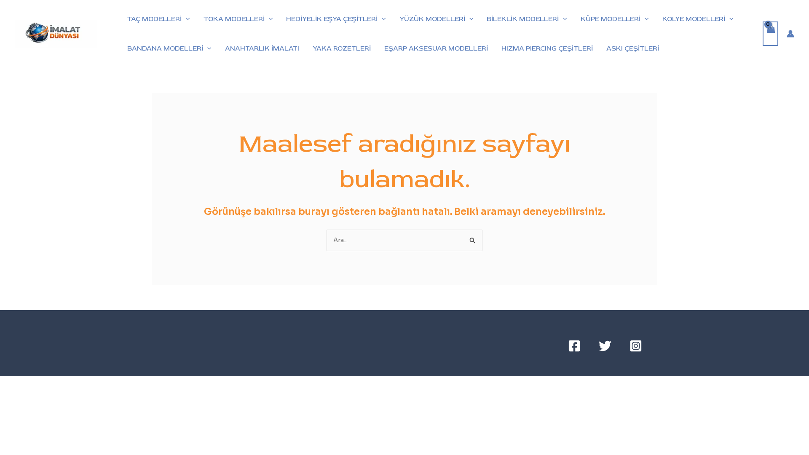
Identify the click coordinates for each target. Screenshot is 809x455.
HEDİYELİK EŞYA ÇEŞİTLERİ (332, 19)
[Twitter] (605, 346)
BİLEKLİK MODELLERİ (523, 19)
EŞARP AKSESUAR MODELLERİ (436, 48)
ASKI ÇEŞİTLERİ (632, 48)
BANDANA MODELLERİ (165, 48)
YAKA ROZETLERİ (342, 48)
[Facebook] (574, 346)
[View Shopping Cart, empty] (771, 33)
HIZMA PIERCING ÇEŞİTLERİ (547, 48)
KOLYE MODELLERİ (693, 19)
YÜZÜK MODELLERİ (432, 19)
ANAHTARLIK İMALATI (262, 48)
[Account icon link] (790, 33)
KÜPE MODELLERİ (610, 19)
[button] (186, 19)
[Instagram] (636, 346)
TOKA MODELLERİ (234, 19)
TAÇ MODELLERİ (154, 19)
